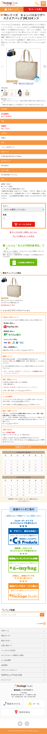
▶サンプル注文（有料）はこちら (23, 232)
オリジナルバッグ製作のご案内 (12, 655)
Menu (43, 5)
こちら (24, 350)
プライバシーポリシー (9, 670)
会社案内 (4, 665)
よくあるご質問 (18, 401)
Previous (2, 66)
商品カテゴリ (6, 636)
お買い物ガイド (6, 645)
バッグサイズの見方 (8, 650)
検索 (42, 615)
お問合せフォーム (23, 404)
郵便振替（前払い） (9, 331)
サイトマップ (6, 680)
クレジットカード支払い (11, 339)
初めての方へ (6, 640)
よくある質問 (6, 660)
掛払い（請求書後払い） (11, 347)
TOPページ (5, 631)
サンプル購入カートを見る (23, 236)
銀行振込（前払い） (9, 323)
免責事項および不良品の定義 (11, 675)
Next (44, 66)
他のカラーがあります (26, 83)
